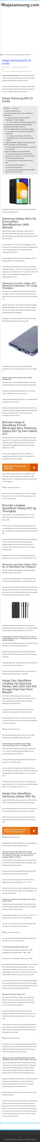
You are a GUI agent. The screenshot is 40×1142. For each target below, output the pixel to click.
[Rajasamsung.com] (20, 4)
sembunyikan (15, 108)
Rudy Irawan (7, 67)
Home (3, 54)
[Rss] (20, 1137)
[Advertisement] (20, 29)
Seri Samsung (10, 54)
